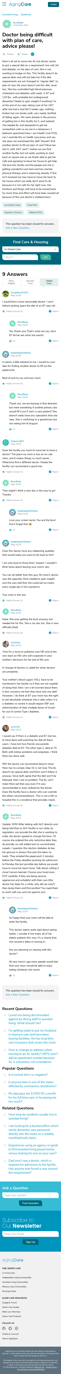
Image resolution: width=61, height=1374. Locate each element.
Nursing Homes (9, 1291)
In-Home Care (8, 1273)
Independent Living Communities (16, 1277)
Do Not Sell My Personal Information (31, 1369)
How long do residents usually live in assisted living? (33, 1117)
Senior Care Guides (10, 1307)
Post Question (30, 1203)
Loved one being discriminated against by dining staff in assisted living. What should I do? (30, 1019)
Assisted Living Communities (15, 1282)
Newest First (30, 282)
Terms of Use (39, 1367)
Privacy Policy (51, 1367)
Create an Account (10, 1334)
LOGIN (53, 4)
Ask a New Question (17, 228)
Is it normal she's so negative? (28, 1075)
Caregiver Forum (9, 1302)
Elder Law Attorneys (11, 1311)
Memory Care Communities (14, 1286)
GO (46, 257)
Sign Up (30, 1242)
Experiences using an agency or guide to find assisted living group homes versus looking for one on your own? (33, 1149)
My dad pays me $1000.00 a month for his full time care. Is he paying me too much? (32, 1098)
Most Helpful (11, 282)
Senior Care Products (11, 1316)
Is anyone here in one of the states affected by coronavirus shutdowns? (32, 1084)
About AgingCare (10, 1338)
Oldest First (49, 282)
